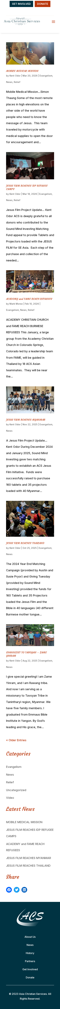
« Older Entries (16, 740)
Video (10, 797)
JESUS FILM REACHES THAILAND (25, 543)
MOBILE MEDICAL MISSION (22, 71)
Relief (17, 82)
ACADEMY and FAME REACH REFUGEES (29, 298)
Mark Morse (16, 303)
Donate (30, 977)
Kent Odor (14, 75)
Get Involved (30, 969)
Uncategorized (16, 790)
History (30, 953)
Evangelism (46, 75)
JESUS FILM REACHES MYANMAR (25, 419)
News (9, 82)
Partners (30, 961)
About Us (30, 936)
